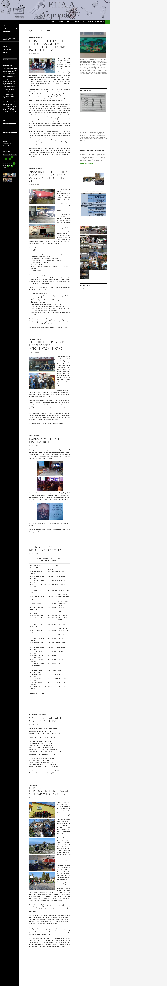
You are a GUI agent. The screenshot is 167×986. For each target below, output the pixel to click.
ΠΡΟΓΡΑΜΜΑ (61, 21)
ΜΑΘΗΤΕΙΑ (53, 21)
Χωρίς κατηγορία (34, 435)
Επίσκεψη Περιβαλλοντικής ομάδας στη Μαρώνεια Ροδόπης (49, 791)
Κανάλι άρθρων (7, 143)
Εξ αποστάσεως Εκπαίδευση (9, 43)
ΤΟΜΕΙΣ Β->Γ (6, 28)
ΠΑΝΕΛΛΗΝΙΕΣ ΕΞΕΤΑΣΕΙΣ (8, 35)
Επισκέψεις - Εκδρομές (35, 37)
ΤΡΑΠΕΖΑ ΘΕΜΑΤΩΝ (7, 31)
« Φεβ (4, 167)
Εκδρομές (5, 52)
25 (13, 163)
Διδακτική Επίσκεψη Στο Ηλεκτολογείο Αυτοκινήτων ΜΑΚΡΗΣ (47, 345)
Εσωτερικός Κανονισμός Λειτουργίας (9, 39)
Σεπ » (15, 167)
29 (7, 165)
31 (11, 165)
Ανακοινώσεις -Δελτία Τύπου (37, 714)
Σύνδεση (5, 141)
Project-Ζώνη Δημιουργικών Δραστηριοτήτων (7, 48)
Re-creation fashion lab (86, 163)
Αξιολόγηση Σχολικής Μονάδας (96, 21)
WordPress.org (6, 145)
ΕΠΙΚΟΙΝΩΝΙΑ (70, 21)
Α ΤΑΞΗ (4, 25)
